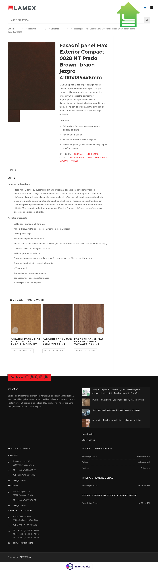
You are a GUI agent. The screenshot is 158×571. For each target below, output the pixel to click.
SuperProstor (88, 434)
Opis (13, 170)
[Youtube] (46, 377)
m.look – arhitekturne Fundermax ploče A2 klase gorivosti (118, 400)
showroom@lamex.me (23, 543)
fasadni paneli (78, 157)
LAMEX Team (25, 557)
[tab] (13, 170)
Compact (79, 154)
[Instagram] (41, 377)
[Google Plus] (36, 377)
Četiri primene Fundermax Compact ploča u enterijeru (116, 410)
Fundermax (92, 154)
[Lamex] (22, 7)
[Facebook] (27, 377)
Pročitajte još (22, 350)
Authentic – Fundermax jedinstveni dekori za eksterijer (116, 420)
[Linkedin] (31, 377)
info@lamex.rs (19, 480)
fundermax (94, 157)
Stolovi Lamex (88, 440)
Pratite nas (17, 377)
